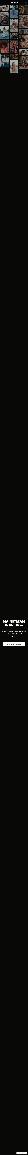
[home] (14, 2)
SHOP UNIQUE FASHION (14, 644)
